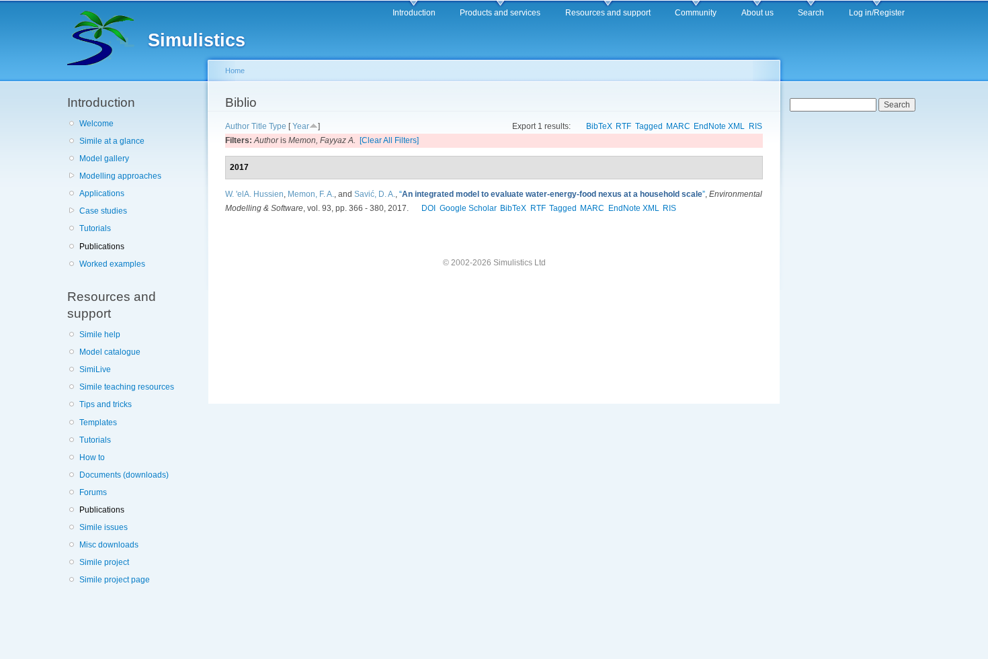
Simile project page (114, 579)
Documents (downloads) (124, 475)
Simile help (99, 334)
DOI (428, 208)
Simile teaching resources (126, 387)
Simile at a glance (112, 141)
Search (811, 12)
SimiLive (95, 369)
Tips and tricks (105, 404)
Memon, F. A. (311, 194)
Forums (93, 492)
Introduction (414, 12)
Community (695, 12)
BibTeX (599, 126)
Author (237, 126)
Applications (101, 193)
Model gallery (104, 158)
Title (259, 126)
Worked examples (112, 264)
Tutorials (95, 228)
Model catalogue (109, 352)
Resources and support (608, 12)
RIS (755, 126)
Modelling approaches (120, 176)
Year (300, 126)
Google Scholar (468, 208)
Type (277, 126)
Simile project (104, 562)
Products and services (500, 12)
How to (92, 457)
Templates (98, 422)
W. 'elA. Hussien (254, 194)
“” (552, 194)
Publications (101, 246)
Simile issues (103, 527)
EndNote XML (719, 126)
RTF (623, 126)
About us (757, 12)
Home (235, 71)
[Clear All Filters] (389, 140)
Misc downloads (108, 545)
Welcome (96, 123)
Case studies (103, 211)
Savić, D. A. (374, 194)
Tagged (649, 126)
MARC (678, 126)
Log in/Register (877, 12)
